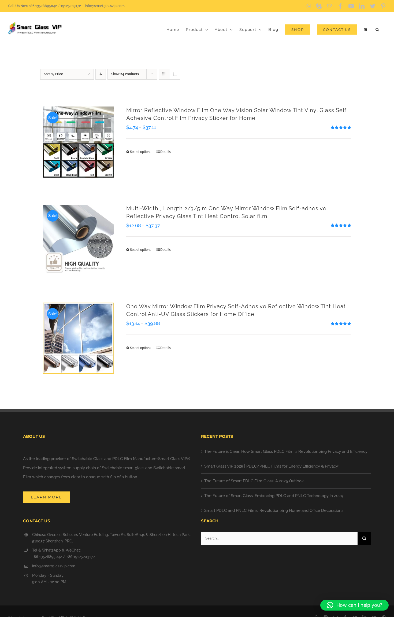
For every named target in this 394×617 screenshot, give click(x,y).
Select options (140, 152)
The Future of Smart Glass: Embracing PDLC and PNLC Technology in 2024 (273, 495)
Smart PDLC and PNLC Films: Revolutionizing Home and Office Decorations (273, 510)
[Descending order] (100, 74)
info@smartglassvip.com (105, 6)
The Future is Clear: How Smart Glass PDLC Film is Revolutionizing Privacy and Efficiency (285, 451)
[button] (377, 29)
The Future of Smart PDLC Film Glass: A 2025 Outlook (254, 481)
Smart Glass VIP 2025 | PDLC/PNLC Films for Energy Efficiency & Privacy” (271, 466)
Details (165, 152)
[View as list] (174, 74)
